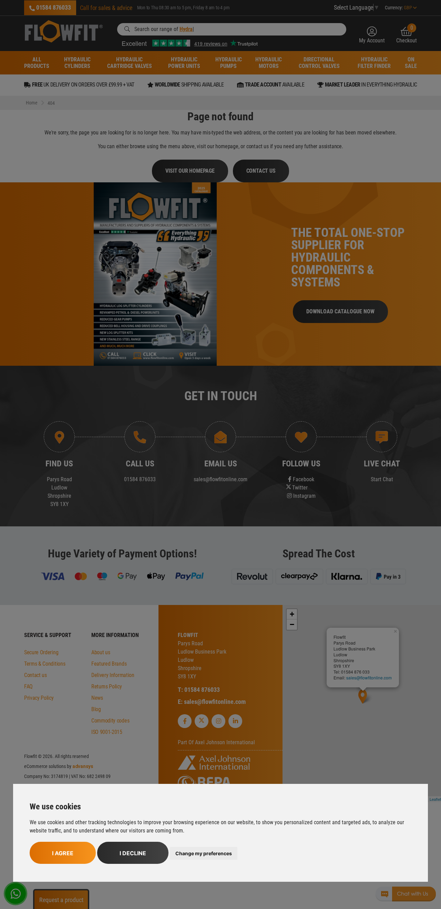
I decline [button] (133, 853)
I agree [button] (62, 853)
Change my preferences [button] (203, 853)
